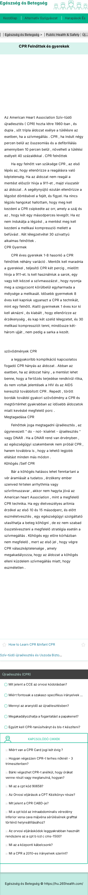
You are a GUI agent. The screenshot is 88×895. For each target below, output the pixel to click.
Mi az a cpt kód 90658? (26, 786)
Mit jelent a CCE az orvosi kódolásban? (38, 684)
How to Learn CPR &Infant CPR (32, 644)
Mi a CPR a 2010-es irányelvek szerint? (38, 853)
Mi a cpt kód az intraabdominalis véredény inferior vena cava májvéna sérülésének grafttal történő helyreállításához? (41, 817)
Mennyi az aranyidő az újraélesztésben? (39, 706)
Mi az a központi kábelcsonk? (31, 845)
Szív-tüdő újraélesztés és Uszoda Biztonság (33, 655)
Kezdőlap (10, 18)
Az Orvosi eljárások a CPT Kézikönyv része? (42, 795)
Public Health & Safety (62, 35)
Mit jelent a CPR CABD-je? (29, 803)
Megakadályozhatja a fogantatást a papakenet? (44, 716)
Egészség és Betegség (22, 35)
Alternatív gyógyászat (41, 18)
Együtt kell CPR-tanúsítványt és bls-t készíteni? (44, 727)
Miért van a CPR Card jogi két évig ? (36, 750)
